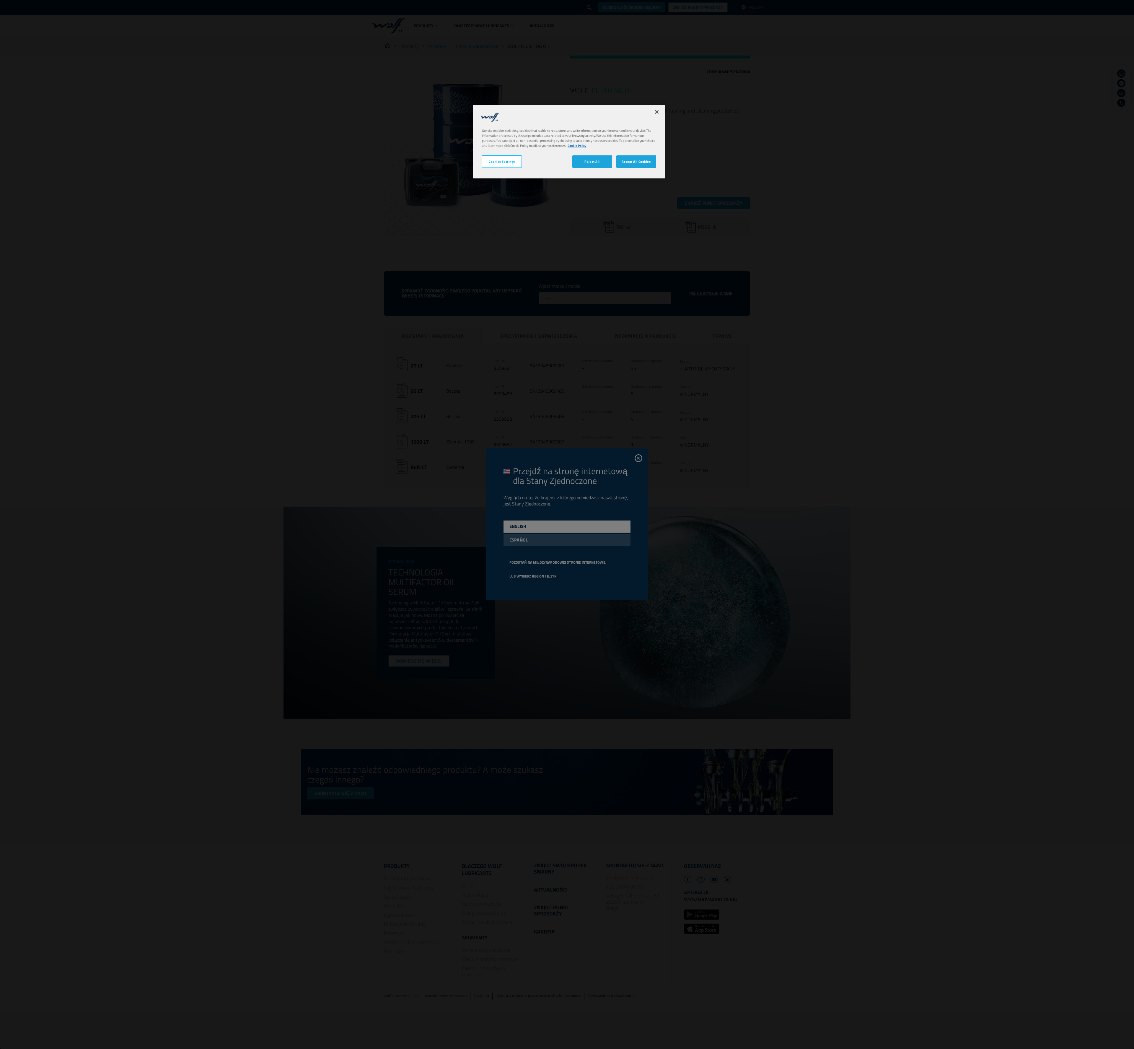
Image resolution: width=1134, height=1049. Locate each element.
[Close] (656, 111)
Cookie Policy (577, 145)
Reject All (592, 161)
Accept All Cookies (636, 161)
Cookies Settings (502, 161)
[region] (569, 141)
